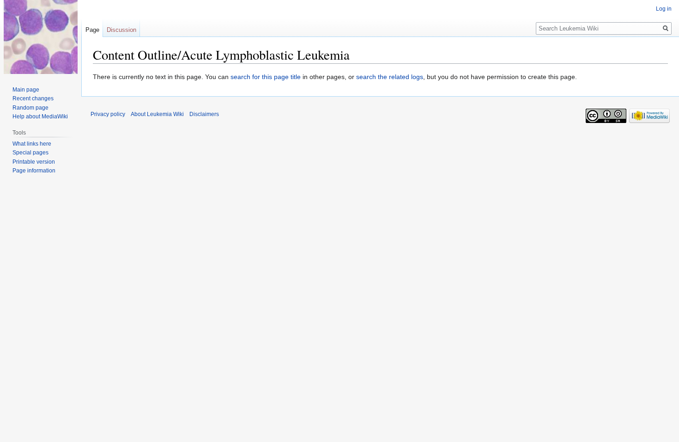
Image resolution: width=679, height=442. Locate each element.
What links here (31, 144)
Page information (33, 170)
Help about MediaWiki (40, 116)
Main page (25, 89)
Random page (30, 107)
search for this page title (265, 76)
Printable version (33, 162)
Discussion (121, 29)
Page (92, 29)
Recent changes (33, 98)
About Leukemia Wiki (157, 114)
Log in (664, 9)
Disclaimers (204, 114)
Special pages (30, 152)
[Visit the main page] (41, 37)
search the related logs (389, 76)
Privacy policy (108, 114)
